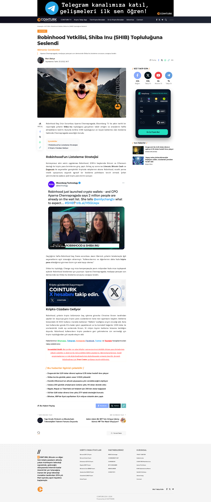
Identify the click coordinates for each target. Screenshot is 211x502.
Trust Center (82, 359)
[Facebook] (157, 19)
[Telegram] (162, 19)
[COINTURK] (47, 20)
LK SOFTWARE (109, 499)
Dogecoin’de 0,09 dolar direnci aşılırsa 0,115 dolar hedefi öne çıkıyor (77, 373)
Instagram (80, 341)
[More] (172, 60)
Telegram (71, 341)
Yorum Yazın (117, 433)
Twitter (98, 341)
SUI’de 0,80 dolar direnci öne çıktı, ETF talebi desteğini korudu (75, 393)
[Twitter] (159, 19)
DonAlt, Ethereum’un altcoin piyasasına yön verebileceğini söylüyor (77, 381)
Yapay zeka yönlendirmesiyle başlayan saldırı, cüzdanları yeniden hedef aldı (159, 160)
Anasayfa (40, 26)
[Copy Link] (168, 60)
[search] (166, 20)
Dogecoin (50, 169)
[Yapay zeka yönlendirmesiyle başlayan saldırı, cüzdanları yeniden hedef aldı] (138, 161)
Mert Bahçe (50, 59)
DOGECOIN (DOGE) (151, 151)
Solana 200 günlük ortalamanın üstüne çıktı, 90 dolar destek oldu (76, 385)
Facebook (90, 341)
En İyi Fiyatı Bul (153, 132)
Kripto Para (148, 164)
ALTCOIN (47, 26)
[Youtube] (158, 78)
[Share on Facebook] (158, 60)
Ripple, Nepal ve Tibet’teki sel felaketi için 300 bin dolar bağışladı (76, 389)
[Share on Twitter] (161, 60)
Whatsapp (61, 341)
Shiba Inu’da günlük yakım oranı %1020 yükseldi (68, 377)
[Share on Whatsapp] (165, 60)
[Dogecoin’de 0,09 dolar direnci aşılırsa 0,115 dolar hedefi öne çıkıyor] (138, 150)
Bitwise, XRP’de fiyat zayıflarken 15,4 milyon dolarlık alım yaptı (75, 396)
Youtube (108, 341)
